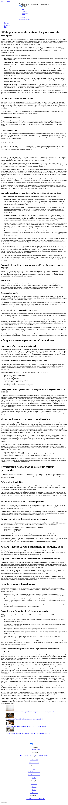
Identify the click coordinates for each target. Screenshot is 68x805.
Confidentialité (34, 793)
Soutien (34, 790)
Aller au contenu (5, 1)
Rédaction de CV (34, 763)
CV (34, 769)
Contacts (34, 787)
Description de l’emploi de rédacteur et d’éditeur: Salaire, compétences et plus (28, 733)
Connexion (22, 17)
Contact (21, 19)
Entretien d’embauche (34, 775)
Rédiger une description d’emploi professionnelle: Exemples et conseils (26, 726)
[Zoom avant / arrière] (6, 802)
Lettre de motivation (34, 772)
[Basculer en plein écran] (5, 802)
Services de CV (34, 760)
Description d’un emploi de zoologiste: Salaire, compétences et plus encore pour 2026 (30, 712)
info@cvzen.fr (36, 749)
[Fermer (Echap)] (1, 802)
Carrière (34, 778)
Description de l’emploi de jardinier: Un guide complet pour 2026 (24, 719)
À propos (34, 784)
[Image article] (10, 710)
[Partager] (3, 802)
